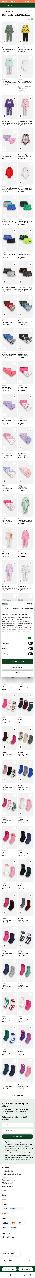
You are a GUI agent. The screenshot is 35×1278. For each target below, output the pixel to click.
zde (29, 1159)
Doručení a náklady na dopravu (12, 1174)
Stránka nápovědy (8, 1171)
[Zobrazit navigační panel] (5, 1275)
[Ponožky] (9, 704)
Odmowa (17, 672)
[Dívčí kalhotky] (9, 140)
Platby (4, 1177)
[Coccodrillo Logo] (8, 5)
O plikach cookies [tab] (27, 608)
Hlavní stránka (9, 11)
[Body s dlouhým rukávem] (25, 66)
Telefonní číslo (8, 1130)
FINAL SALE (5, 1)
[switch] (30, 643)
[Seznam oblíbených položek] (24, 1275)
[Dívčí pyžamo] (9, 66)
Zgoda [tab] (6, 608)
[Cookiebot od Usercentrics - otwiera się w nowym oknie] (25, 604)
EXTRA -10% (25, 1)
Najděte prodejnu (7, 1186)
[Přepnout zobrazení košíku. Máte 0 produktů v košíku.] (30, 1275)
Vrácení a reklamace (8, 1180)
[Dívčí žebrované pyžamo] (25, 107)
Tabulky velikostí (7, 1183)
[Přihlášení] (17, 1275)
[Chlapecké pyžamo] (9, 33)
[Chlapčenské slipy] (9, 206)
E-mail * (6, 1125)
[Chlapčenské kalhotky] (25, 206)
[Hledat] (11, 1275)
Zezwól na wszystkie (17, 661)
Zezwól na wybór (17, 667)
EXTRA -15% (15, 1)
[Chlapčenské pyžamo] (25, 505)
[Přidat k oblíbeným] (14, 24)
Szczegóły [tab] (16, 608)
